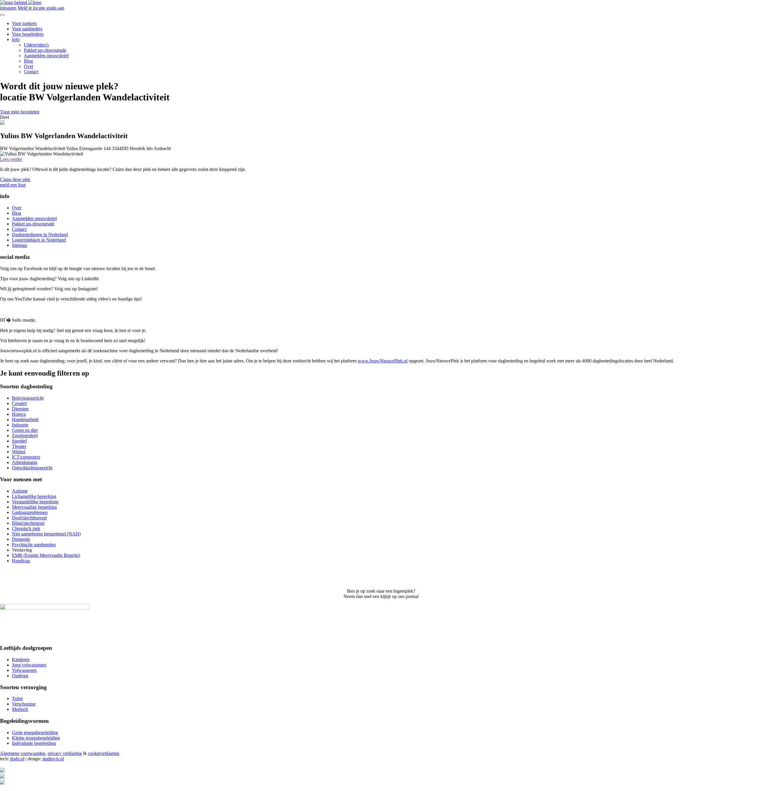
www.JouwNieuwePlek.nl (382, 360)
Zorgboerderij (25, 435)
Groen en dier (25, 430)
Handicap (21, 560)
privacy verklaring (65, 753)
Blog (28, 60)
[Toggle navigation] (2, 15)
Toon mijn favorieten (19, 111)
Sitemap (19, 245)
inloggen (8, 7)
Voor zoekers (24, 23)
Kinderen (20, 659)
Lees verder (11, 159)
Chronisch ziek (26, 528)
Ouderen (20, 675)
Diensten (20, 408)
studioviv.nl (53, 758)
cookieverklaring (103, 753)
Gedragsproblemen (30, 512)
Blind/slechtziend (28, 523)
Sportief (19, 440)
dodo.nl (17, 758)
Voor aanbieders (27, 28)
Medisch (20, 709)
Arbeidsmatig (24, 462)
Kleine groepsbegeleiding (36, 737)
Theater (19, 446)
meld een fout (13, 184)
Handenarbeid (25, 419)
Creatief (19, 403)
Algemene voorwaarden (22, 753)
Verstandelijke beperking (35, 501)
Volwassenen (24, 670)
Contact (31, 71)
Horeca (19, 414)
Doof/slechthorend (29, 517)
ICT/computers (26, 457)
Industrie (20, 424)
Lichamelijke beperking (34, 496)
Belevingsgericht (27, 398)
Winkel (18, 451)
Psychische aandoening (34, 544)
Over (28, 66)
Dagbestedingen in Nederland (40, 234)
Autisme (20, 490)
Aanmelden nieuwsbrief (46, 55)
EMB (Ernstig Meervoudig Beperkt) (46, 555)
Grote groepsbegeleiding (35, 732)
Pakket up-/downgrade (45, 50)
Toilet (17, 698)
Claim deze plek (15, 179)
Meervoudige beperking (34, 507)
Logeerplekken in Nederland (39, 239)
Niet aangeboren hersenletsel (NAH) (46, 533)
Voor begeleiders (27, 34)
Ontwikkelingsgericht (32, 467)
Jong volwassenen (29, 664)
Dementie (21, 539)
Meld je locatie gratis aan (41, 7)
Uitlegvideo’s (36, 44)
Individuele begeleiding (34, 743)
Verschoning (23, 703)
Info (16, 39)
